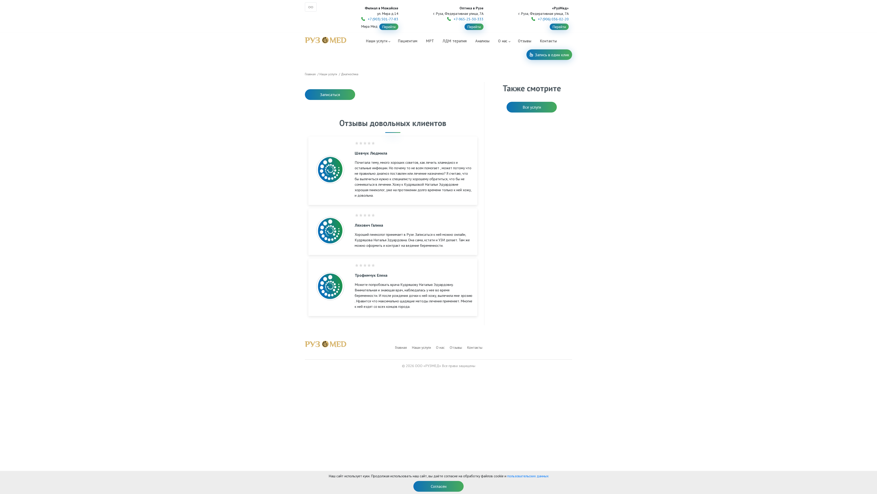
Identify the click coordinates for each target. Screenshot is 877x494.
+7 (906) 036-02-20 (553, 19)
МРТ (430, 40)
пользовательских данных (528, 476)
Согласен (438, 486)
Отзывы (524, 40)
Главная (310, 74)
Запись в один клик (552, 54)
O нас (502, 40)
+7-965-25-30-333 (468, 19)
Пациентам (407, 40)
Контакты (548, 40)
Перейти (389, 26)
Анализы (482, 40)
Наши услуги (376, 40)
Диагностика (349, 74)
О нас (440, 347)
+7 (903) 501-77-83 (383, 19)
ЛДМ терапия (455, 40)
